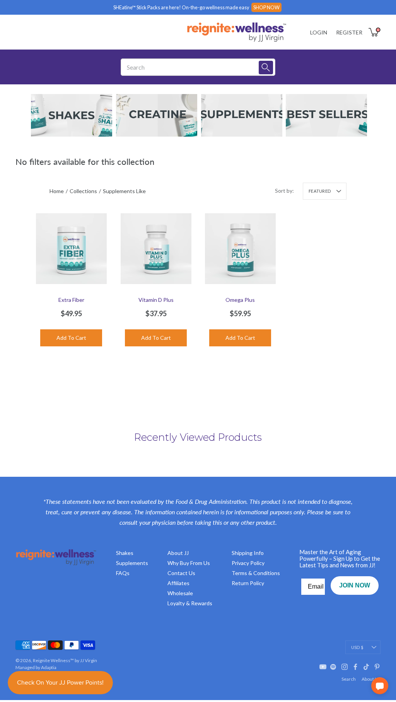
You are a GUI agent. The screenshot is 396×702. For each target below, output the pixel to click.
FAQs (123, 573)
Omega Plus (240, 299)
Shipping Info (248, 553)
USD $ (357, 647)
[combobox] (192, 67)
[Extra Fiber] (71, 248)
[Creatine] (156, 115)
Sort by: (284, 190)
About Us (371, 679)
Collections (83, 191)
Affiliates (178, 583)
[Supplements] (241, 115)
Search (348, 679)
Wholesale (180, 593)
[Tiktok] (366, 667)
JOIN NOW (354, 585)
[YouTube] (322, 667)
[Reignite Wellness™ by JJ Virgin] (236, 32)
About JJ (178, 553)
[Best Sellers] (326, 115)
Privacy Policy (248, 563)
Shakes (124, 553)
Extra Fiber (71, 299)
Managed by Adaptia (35, 667)
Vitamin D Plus (155, 299)
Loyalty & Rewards (189, 603)
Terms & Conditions (256, 573)
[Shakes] (71, 115)
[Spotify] (333, 667)
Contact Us (181, 573)
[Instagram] (344, 667)
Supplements (132, 563)
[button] (379, 685)
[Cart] (374, 32)
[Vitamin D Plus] (156, 248)
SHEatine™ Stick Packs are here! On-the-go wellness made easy (181, 7)
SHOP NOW (266, 7)
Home (57, 191)
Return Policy (248, 583)
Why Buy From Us (188, 563)
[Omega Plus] (240, 248)
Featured (320, 190)
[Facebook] (355, 667)
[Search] (266, 67)
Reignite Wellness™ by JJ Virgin (65, 660)
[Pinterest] (377, 667)
